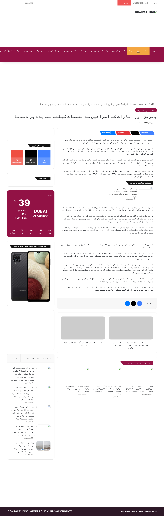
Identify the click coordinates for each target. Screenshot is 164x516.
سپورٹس (39, 50)
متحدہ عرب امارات (138, 50)
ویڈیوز (28, 50)
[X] (133, 303)
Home (151, 104)
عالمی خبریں (71, 50)
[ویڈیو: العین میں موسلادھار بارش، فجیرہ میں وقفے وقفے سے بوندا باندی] (75, 376)
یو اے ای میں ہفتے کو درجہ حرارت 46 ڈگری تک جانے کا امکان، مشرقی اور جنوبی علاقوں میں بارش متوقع (22, 373)
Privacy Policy (61, 511)
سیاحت (84, 50)
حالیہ (14, 358)
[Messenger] (127, 303)
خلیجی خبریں (118, 50)
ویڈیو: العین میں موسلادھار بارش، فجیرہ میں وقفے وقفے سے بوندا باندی (76, 388)
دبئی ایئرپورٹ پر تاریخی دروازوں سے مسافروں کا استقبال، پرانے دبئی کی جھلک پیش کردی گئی (139, 388)
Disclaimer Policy (35, 511)
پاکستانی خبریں (99, 50)
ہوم (153, 50)
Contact (14, 511)
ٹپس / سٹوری (54, 50)
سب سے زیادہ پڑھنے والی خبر (37, 358)
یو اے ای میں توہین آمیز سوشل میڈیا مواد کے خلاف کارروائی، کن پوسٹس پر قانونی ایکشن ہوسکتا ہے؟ (22, 412)
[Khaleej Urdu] (146, 12)
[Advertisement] (56, 26)
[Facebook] (139, 303)
